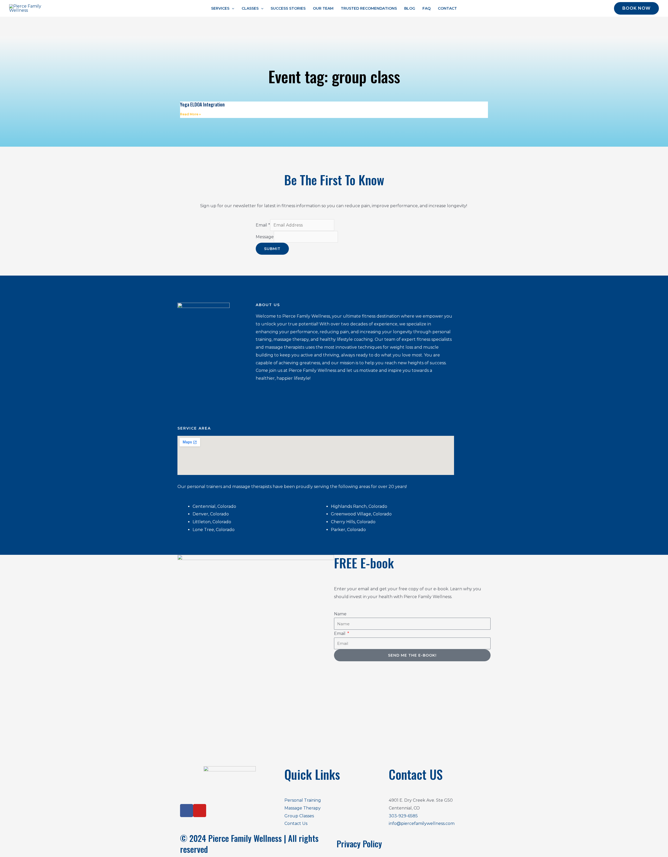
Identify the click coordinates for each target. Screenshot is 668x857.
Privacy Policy (359, 843)
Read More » (190, 114)
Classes (250, 8)
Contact (447, 8)
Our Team (323, 8)
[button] (231, 8)
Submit (272, 248)
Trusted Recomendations (369, 8)
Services (220, 8)
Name (340, 613)
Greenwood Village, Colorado (362, 513)
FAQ (426, 8)
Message (265, 236)
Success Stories (288, 8)
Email (263, 225)
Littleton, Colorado (212, 521)
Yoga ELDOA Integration (202, 104)
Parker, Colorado (349, 529)
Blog (409, 8)
